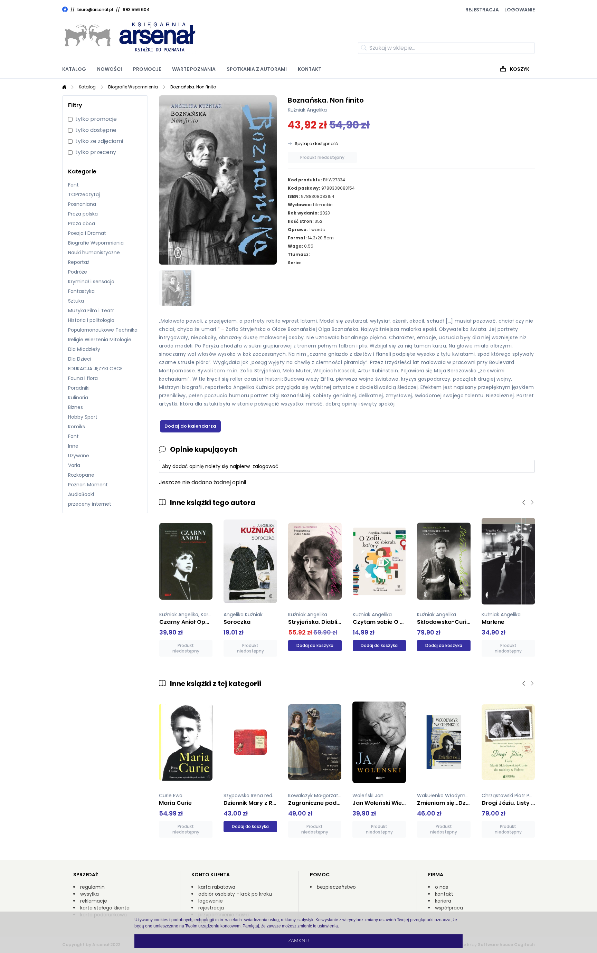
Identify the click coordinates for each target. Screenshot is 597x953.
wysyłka (89, 893)
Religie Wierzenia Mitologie (99, 339)
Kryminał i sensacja (91, 281)
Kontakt (309, 69)
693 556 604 (136, 9)
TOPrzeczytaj (84, 194)
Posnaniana (82, 204)
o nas (441, 887)
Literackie (322, 205)
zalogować (265, 466)
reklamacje (93, 900)
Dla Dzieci (79, 358)
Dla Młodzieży (84, 349)
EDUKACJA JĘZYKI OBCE (95, 368)
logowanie (210, 900)
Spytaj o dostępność (316, 143)
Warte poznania (194, 69)
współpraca (449, 907)
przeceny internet (89, 504)
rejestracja (211, 907)
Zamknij (298, 940)
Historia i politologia (91, 320)
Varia (74, 465)
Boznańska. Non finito (193, 87)
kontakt (444, 893)
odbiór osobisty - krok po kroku (235, 893)
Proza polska (83, 213)
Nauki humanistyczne (94, 252)
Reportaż (78, 262)
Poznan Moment (88, 484)
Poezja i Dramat (87, 233)
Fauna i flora (83, 378)
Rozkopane (81, 474)
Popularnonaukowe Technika (103, 329)
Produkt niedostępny (322, 157)
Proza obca (81, 223)
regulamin (92, 887)
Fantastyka (81, 291)
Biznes (75, 407)
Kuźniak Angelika (307, 109)
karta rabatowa (216, 887)
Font (73, 184)
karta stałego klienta (105, 907)
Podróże (77, 271)
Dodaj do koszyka (314, 645)
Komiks (76, 426)
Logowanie (519, 9)
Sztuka (76, 300)
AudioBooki (81, 494)
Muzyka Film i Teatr (91, 310)
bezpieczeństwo (336, 887)
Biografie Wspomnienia (133, 87)
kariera (443, 900)
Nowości (109, 69)
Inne (73, 445)
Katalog (74, 69)
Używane (78, 455)
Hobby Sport (82, 416)
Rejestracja (482, 9)
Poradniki (78, 387)
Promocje (147, 69)
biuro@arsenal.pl (95, 9)
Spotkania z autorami (257, 69)
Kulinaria (78, 397)
